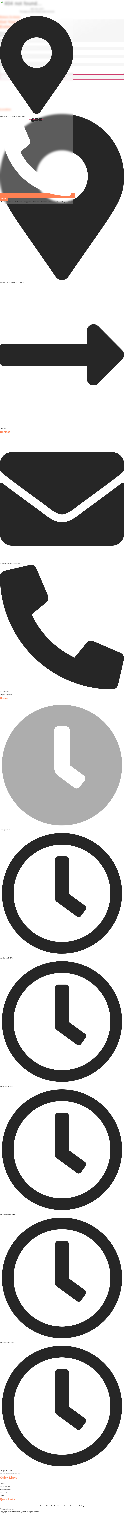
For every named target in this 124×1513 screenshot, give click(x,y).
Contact (70, 202)
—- (15, 1509)
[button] (6, 695)
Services (10, 202)
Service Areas (46, 202)
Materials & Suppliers (23, 202)
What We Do (5, 1487)
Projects (36, 202)
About (55, 202)
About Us (3, 1492)
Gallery (62, 202)
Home (3, 202)
